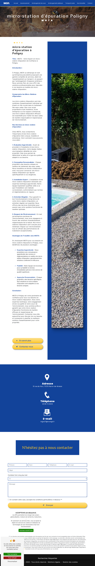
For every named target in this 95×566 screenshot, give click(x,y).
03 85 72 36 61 (47, 404)
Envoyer (49, 505)
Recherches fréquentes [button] (47, 558)
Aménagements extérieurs (55, 3)
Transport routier (70, 3)
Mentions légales (54, 562)
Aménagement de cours (39, 3)
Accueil (16, 3)
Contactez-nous (26, 347)
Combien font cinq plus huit (17, 475)
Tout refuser (12, 558)
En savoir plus (25, 340)
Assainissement (24, 3)
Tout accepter (12, 554)
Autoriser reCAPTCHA (26, 530)
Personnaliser (12, 561)
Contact (90, 3)
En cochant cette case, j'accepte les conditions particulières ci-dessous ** (36, 500)
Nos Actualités (81, 3)
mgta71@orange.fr (47, 422)
